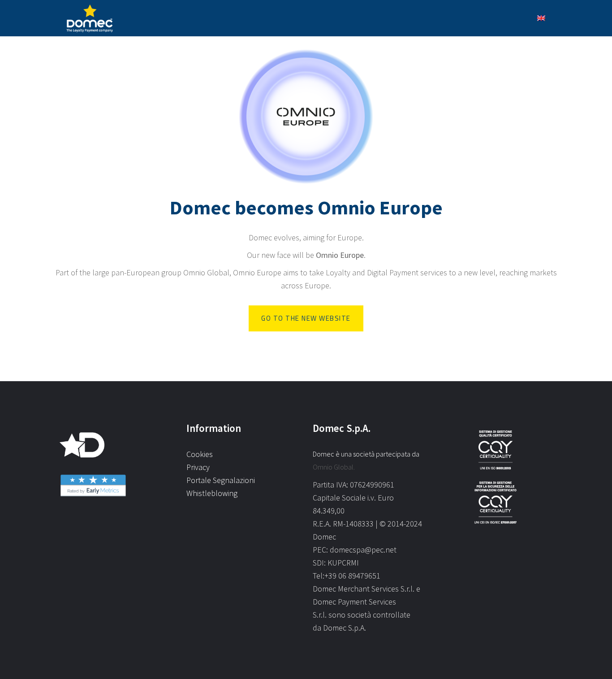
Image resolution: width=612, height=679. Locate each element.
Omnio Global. (334, 466)
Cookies (199, 454)
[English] (541, 18)
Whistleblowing (211, 493)
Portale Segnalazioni (220, 480)
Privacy (198, 467)
